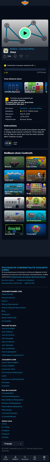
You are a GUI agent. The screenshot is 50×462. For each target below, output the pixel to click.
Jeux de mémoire (8, 342)
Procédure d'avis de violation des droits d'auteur (28, 277)
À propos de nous (8, 298)
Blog (3, 311)
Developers (6, 314)
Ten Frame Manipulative (10, 396)
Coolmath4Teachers (9, 413)
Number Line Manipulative (11, 403)
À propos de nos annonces (12, 283)
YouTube (5, 437)
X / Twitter (6, 427)
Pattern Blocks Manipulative (12, 407)
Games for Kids (7, 294)
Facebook (5, 434)
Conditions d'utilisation (25, 280)
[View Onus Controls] (27, 56)
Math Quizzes (7, 410)
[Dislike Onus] (15, 56)
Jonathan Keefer (17, 100)
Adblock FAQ (29, 283)
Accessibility (6, 321)
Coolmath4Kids (8, 393)
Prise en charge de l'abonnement (14, 308)
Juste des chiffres (26, 49)
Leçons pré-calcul (8, 369)
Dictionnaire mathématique (12, 372)
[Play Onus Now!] (25, 33)
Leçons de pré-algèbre (10, 362)
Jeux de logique (7, 338)
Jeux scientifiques (8, 348)
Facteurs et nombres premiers (13, 379)
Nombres (13, 49)
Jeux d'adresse (7, 332)
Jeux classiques (7, 345)
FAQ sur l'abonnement (10, 304)
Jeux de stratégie (8, 328)
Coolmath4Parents (9, 417)
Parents (4, 301)
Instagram (6, 431)
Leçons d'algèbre (8, 366)
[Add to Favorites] (21, 56)
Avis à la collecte (8, 280)
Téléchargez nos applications (13, 355)
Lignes (4, 376)
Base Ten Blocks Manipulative (12, 400)
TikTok (4, 424)
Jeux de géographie (9, 352)
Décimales (5, 382)
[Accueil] (25, 3)
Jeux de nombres (8, 335)
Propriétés (5, 386)
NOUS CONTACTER (9, 318)
